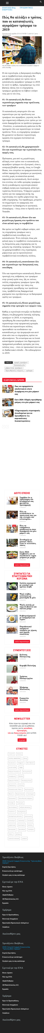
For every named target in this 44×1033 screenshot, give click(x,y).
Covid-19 (11, 754)
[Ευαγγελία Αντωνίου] (12, 701)
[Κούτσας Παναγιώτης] (12, 658)
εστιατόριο (12, 820)
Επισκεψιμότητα (26, 780)
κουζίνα (30, 820)
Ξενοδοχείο (30, 794)
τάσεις (11, 834)
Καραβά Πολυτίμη (28, 665)
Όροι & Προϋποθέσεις (10, 915)
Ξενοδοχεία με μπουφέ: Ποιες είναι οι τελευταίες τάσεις (28, 542)
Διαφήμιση (12, 776)
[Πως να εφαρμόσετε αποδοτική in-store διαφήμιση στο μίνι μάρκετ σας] (8, 389)
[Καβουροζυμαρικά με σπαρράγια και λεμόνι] (12, 619)
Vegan (21, 767)
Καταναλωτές (19, 365)
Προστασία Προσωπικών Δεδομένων (15, 923)
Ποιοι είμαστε (7, 887)
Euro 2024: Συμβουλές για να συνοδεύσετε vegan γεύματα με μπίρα (28, 555)
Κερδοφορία (28, 789)
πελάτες (30, 825)
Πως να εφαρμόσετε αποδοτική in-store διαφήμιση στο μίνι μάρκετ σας (28, 529)
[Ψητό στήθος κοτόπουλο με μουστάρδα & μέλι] (12, 597)
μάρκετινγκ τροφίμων (14, 368)
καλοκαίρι (21, 820)
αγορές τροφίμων (21, 362)
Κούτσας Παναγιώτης (25, 656)
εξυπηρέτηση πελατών (15, 816)
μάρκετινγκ (12, 825)
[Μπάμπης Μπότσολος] (12, 690)
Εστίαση (21, 785)
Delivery (19, 754)
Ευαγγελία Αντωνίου (24, 699)
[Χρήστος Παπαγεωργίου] (12, 680)
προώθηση (22, 829)
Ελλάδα (21, 776)
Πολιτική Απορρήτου (10, 919)
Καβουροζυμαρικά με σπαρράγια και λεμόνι (28, 618)
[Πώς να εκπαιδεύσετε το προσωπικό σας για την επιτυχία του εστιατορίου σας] (12, 515)
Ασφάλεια (5, 927)
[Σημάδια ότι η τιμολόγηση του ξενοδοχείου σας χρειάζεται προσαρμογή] (12, 501)
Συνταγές (11, 803)
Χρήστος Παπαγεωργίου (26, 677)
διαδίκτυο (12, 811)
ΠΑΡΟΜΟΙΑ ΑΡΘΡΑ (14, 380)
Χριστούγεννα (13, 807)
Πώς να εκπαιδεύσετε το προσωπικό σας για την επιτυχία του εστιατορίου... (28, 515)
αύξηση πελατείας (25, 807)
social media (12, 767)
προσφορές (12, 829)
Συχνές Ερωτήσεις (9, 867)
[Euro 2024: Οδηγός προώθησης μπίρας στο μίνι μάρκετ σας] (8, 402)
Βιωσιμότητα (27, 771)
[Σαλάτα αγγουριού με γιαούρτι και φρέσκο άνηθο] (12, 586)
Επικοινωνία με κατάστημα (12, 871)
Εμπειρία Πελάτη (14, 780)
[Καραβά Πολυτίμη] (12, 669)
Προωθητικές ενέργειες (15, 371)
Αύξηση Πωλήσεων (14, 771)
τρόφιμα (29, 371)
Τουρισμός (20, 803)
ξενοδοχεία (21, 825)
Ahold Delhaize (7, 895)
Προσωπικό (12, 798)
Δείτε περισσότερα (22, 565)
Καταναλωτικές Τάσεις (15, 789)
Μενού (11, 794)
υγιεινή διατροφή (14, 838)
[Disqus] (22, 458)
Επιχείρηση (12, 785)
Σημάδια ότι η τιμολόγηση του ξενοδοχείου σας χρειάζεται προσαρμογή (27, 501)
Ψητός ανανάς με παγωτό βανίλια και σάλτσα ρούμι (28, 607)
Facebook (12, 763)
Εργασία (5, 903)
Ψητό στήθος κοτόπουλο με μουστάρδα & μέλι (28, 596)
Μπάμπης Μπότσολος (25, 688)
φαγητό (24, 838)
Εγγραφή (22, 740)
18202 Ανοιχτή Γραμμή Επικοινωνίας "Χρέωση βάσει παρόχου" (16, 948)
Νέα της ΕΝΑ (7, 891)
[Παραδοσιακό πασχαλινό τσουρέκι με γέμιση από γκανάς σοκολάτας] (12, 630)
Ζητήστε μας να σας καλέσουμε (13, 875)
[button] (41, 3)
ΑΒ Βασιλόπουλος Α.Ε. (10, 899)
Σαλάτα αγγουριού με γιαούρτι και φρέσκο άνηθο (28, 585)
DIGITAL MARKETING (14, 758)
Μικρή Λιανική (20, 794)
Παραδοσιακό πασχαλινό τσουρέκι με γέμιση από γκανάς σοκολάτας (28, 630)
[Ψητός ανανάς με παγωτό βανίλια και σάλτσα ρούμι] (12, 608)
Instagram (20, 763)
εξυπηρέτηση (22, 811)
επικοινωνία (28, 816)
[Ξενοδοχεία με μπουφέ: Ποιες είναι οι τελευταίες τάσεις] (12, 543)
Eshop (25, 758)
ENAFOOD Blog (8, 8)
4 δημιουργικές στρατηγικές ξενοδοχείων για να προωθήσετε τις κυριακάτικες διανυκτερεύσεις (27, 416)
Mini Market (30, 763)
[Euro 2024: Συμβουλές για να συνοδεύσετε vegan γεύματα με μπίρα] (12, 555)
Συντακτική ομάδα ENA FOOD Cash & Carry (20, 34)
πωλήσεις (31, 829)
